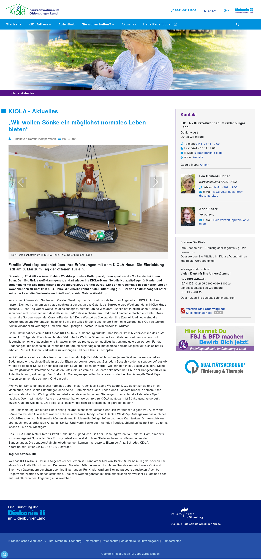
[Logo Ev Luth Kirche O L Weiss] (187, 512)
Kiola (12, 93)
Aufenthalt (66, 24)
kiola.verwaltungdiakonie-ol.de (224, 222)
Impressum (92, 541)
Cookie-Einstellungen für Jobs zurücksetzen (130, 554)
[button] (226, 10)
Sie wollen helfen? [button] (97, 24)
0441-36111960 (185, 10)
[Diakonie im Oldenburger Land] (244, 10)
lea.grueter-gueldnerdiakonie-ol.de (219, 193)
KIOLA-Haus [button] (39, 24)
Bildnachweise (171, 541)
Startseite (13, 24)
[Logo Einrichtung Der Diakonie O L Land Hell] (26, 513)
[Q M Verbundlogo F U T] (215, 367)
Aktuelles (128, 24)
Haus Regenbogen (158, 24)
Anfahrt (205, 165)
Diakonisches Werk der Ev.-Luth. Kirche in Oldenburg (46, 541)
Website (197, 157)
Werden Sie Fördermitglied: (205, 309)
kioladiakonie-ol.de (208, 153)
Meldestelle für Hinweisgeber (140, 541)
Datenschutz (110, 541)
